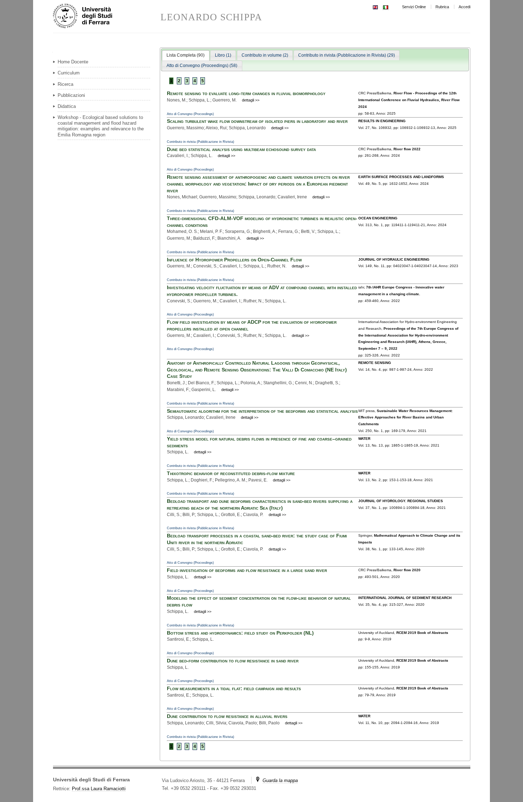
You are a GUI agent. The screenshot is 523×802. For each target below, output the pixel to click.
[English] (375, 6)
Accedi (464, 7)
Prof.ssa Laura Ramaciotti (99, 788)
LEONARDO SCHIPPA (211, 17)
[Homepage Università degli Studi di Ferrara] (106, 16)
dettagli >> (250, 100)
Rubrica (442, 7)
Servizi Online (414, 7)
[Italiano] (385, 6)
